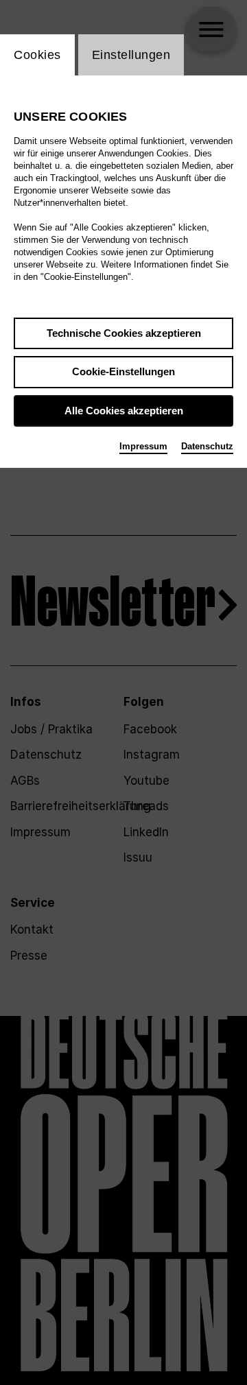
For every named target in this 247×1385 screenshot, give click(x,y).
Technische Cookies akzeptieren (124, 333)
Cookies (37, 55)
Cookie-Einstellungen (123, 371)
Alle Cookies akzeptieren (123, 410)
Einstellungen (131, 55)
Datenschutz (207, 446)
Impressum (143, 446)
